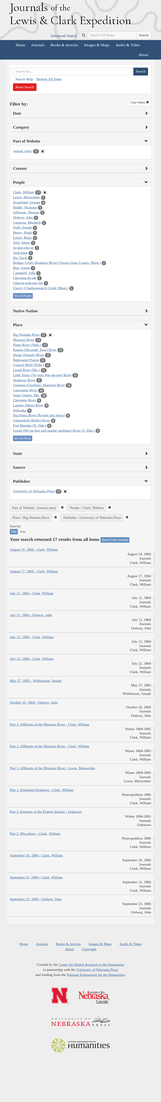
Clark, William (23, 192)
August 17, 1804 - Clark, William (34, 571)
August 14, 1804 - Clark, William (34, 549)
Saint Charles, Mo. (26, 395)
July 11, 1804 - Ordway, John (31, 615)
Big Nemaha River (26, 335)
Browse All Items (49, 79)
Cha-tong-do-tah (24, 278)
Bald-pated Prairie (26, 360)
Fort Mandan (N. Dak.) (29, 425)
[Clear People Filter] (45, 192)
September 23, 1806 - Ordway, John (35, 899)
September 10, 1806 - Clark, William (36, 855)
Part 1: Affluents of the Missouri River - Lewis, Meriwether (52, 768)
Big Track (20, 258)
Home (20, 45)
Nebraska (19, 410)
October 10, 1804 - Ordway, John (34, 702)
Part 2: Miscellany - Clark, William (35, 834)
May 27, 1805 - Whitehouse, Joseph (35, 681)
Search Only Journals (115, 539)
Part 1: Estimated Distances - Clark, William (41, 790)
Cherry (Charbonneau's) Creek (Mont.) (40, 288)
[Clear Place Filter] (50, 335)
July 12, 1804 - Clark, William (32, 637)
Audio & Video (127, 45)
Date (23, 531)
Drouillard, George (26, 202)
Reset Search (25, 87)
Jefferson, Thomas (26, 212)
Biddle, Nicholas (25, 207)
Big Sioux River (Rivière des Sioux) (39, 415)
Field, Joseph (22, 227)
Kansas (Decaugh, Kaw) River (35, 350)
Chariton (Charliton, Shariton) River (39, 385)
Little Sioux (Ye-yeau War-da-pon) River (42, 375)
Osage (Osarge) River (28, 355)
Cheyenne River (24, 400)
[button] (62, 507)
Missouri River (23, 340)
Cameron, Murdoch (27, 222)
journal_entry (22, 151)
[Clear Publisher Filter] (65, 491)
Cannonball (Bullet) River (31, 420)
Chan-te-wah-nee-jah (28, 283)
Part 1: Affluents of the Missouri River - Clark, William (49, 724)
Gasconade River (25, 390)
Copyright (89, 949)
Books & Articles (64, 45)
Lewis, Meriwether (26, 197)
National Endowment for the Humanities (96, 975)
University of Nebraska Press (34, 491)
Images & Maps (97, 45)
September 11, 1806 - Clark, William (36, 877)
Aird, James (21, 242)
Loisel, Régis (22, 238)
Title (13, 531)
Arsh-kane (20, 253)
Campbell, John (24, 273)
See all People (23, 295)
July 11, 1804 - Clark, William (31, 593)
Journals (38, 45)
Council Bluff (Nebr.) (28, 365)
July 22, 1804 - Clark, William (32, 659)
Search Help (24, 79)
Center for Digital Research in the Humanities (91, 965)
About (143, 55)
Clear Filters (138, 102)
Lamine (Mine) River (28, 405)
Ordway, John (23, 217)
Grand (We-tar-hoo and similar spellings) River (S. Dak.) (54, 430)
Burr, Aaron (21, 268)
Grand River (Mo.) (26, 370)
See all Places (22, 438)
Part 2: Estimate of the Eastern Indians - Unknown (46, 812)
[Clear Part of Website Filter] (42, 151)
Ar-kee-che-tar (23, 248)
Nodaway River (24, 380)
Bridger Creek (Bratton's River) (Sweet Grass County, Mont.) (57, 263)
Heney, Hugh (22, 232)
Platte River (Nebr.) (27, 345)
